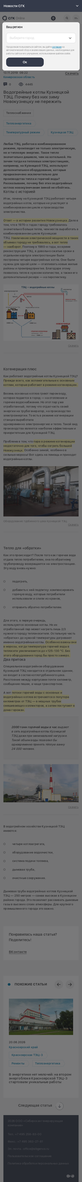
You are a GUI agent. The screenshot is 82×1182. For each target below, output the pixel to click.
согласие (57, 46)
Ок (25, 62)
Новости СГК (14, 6)
